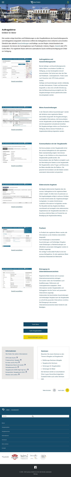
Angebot (55, 206)
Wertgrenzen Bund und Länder (15, 365)
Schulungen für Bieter (49, 369)
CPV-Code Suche (11, 357)
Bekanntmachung (49, 90)
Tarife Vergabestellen (35, 330)
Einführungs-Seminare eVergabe (52, 360)
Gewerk (57, 46)
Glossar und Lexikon (12, 374)
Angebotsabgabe (46, 196)
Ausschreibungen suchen (35, 337)
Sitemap (35, 474)
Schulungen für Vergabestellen (52, 366)
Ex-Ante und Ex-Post (12, 362)
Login (68, 2)
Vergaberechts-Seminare (50, 363)
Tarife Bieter (35, 324)
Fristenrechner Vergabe (12, 360)
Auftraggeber (58, 247)
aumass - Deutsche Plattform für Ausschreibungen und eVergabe (35, 2)
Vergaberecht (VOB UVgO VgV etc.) (16, 370)
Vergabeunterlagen (44, 92)
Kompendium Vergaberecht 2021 (15, 372)
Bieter (41, 153)
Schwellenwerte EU (11, 367)
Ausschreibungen (23, 43)
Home (4, 409)
